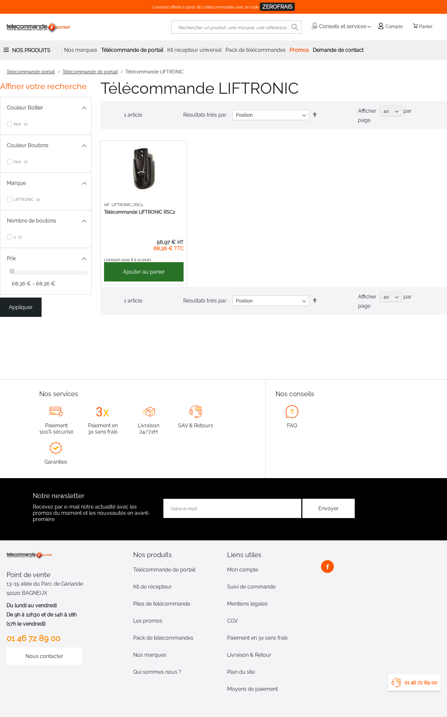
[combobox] (236, 27)
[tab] (176, 554)
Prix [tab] (11, 258)
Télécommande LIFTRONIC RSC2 (139, 212)
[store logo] (38, 27)
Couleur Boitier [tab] (25, 108)
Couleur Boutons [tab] (27, 145)
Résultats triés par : (206, 115)
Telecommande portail (31, 71)
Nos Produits (31, 50)
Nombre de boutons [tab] (31, 221)
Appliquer (21, 307)
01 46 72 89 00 (420, 683)
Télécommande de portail (90, 71)
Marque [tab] (16, 183)
